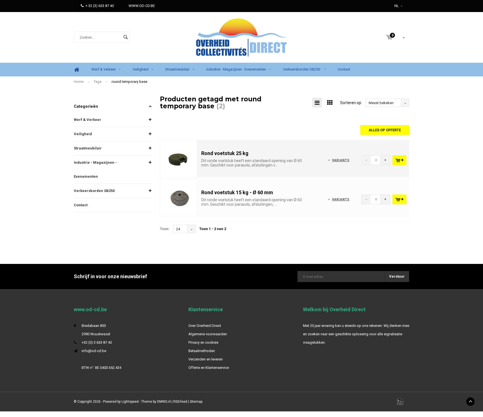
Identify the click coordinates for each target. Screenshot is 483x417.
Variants (340, 160)
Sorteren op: (351, 102)
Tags (97, 81)
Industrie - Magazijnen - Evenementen (236, 69)
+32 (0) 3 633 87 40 (97, 342)
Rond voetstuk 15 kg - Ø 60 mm (237, 192)
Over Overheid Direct (204, 326)
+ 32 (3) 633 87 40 (100, 6)
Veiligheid (140, 69)
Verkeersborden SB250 (302, 69)
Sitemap (196, 402)
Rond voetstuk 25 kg (224, 153)
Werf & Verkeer (103, 69)
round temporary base (129, 81)
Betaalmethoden (201, 351)
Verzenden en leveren (205, 359)
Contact (344, 69)
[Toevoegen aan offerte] (399, 160)
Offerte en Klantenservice (208, 368)
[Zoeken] (125, 37)
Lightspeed (130, 402)
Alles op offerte (385, 130)
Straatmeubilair (177, 69)
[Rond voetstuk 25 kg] (178, 158)
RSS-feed (180, 402)
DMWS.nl (164, 402)
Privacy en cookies (203, 342)
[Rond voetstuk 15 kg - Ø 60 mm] (178, 198)
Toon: (164, 229)
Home (76, 69)
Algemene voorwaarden (207, 334)
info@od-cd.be (94, 351)
